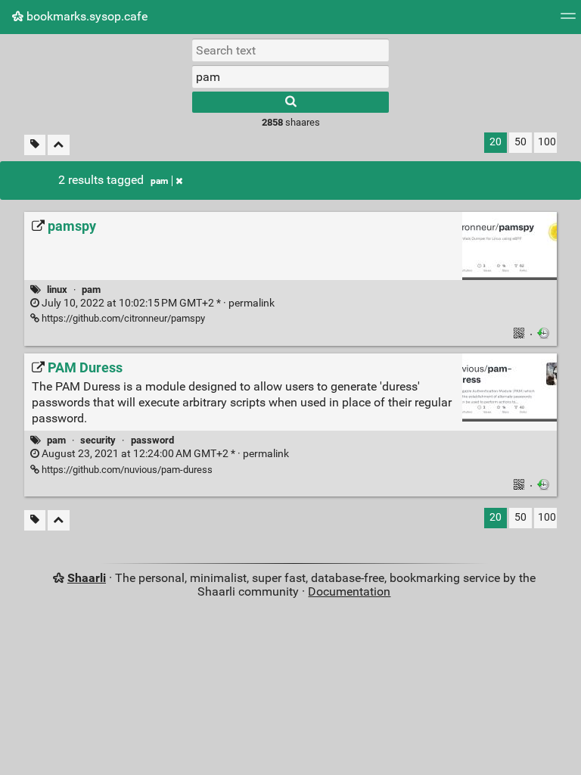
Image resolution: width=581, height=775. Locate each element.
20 (495, 141)
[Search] (290, 102)
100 (547, 141)
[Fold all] (59, 145)
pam (159, 181)
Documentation (349, 591)
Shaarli (86, 578)
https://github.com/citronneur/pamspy (122, 318)
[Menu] (568, 21)
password (152, 440)
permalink (157, 303)
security (98, 440)
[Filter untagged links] (34, 145)
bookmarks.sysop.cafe (85, 16)
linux (57, 289)
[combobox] (290, 76)
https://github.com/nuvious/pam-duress (126, 469)
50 (520, 141)
